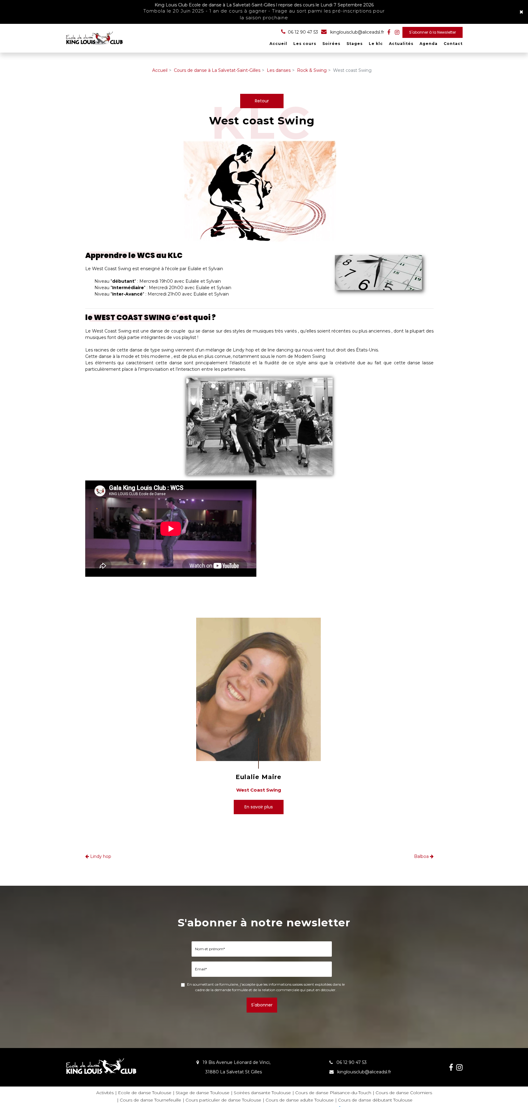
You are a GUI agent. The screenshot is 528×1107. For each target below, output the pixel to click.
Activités (105, 1092)
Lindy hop (100, 856)
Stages (354, 43)
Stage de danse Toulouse (202, 1092)
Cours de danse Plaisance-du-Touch (333, 1092)
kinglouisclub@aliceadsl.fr (356, 32)
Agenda (429, 43)
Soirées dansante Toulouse (262, 1092)
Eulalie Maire (259, 777)
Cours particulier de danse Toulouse (223, 1100)
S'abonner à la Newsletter (432, 32)
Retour (262, 101)
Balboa (422, 856)
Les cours (304, 43)
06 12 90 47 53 (351, 1062)
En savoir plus (258, 807)
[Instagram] (397, 32)
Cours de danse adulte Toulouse (300, 1100)
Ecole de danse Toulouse (144, 1092)
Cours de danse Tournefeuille (150, 1100)
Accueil (278, 43)
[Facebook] (388, 32)
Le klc (376, 43)
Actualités (401, 43)
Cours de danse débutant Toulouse (375, 1100)
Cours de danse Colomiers (404, 1092)
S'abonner (262, 1005)
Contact (453, 43)
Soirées (331, 43)
